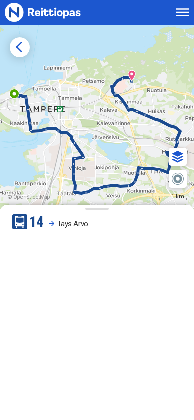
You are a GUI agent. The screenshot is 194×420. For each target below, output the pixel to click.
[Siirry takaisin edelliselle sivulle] (20, 47)
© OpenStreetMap (28, 197)
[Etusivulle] (53, 12)
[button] (178, 157)
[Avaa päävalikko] (182, 12)
